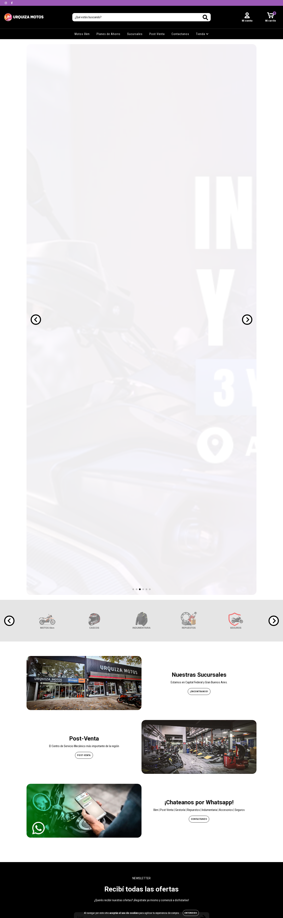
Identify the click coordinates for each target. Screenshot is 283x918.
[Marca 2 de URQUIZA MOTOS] (94, 620)
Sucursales (135, 34)
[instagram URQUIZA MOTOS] (6, 3)
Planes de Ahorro (108, 34)
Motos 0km (82, 34)
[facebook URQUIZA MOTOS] (12, 3)
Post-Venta (157, 34)
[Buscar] (205, 17)
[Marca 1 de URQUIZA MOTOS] (47, 620)
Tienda (201, 34)
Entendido (191, 913)
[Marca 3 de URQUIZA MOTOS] (141, 620)
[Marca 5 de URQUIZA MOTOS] (235, 620)
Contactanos (180, 34)
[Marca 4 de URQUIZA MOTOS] (188, 620)
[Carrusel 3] (141, 319)
